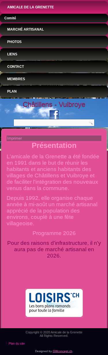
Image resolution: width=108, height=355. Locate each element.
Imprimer (14, 138)
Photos (14, 42)
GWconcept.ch (62, 351)
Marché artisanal (25, 29)
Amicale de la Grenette (30, 7)
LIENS (12, 54)
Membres (16, 79)
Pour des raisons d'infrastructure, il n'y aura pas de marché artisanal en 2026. (54, 249)
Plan (12, 91)
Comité (10, 18)
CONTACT (15, 67)
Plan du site (17, 343)
